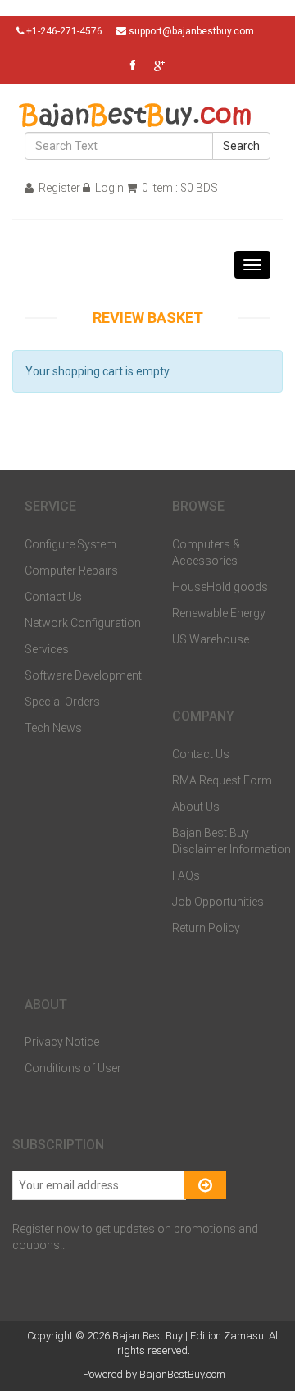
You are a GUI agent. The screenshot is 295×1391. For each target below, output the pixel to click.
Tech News (53, 727)
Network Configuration (83, 623)
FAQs (186, 875)
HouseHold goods (220, 586)
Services (47, 649)
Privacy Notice (62, 1041)
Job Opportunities (218, 901)
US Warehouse (210, 639)
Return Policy (206, 927)
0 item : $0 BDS (178, 187)
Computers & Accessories (206, 552)
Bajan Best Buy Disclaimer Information (231, 841)
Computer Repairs (71, 570)
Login (108, 187)
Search (241, 145)
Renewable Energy (219, 613)
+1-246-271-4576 (63, 31)
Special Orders (62, 701)
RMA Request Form (222, 780)
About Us (196, 806)
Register (58, 187)
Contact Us (53, 596)
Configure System (70, 544)
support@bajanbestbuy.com (191, 31)
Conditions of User (73, 1068)
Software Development (83, 675)
